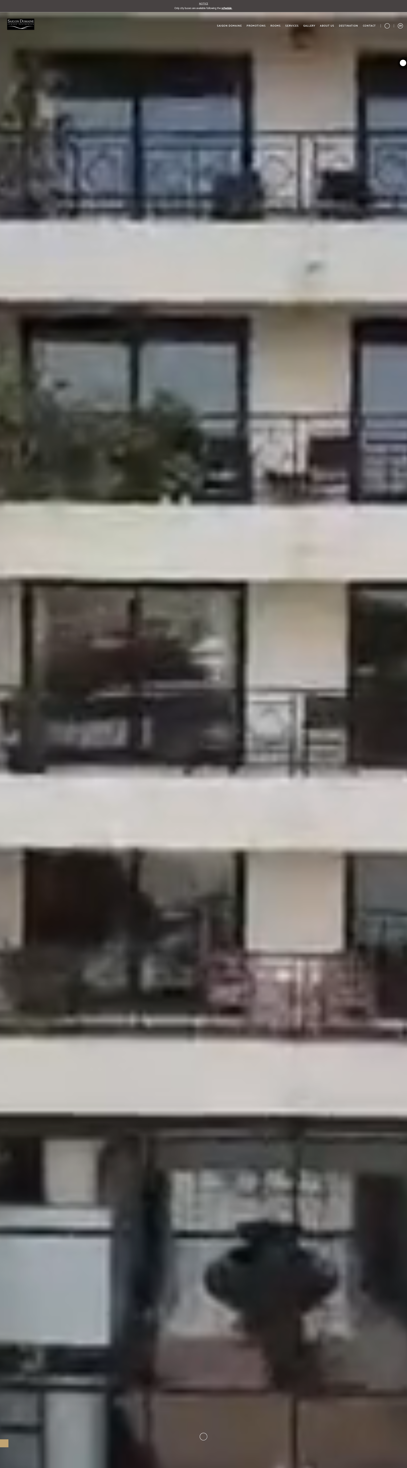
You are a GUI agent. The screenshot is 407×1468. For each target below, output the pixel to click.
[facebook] (403, 63)
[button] (400, 26)
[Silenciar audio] (400, 1464)
